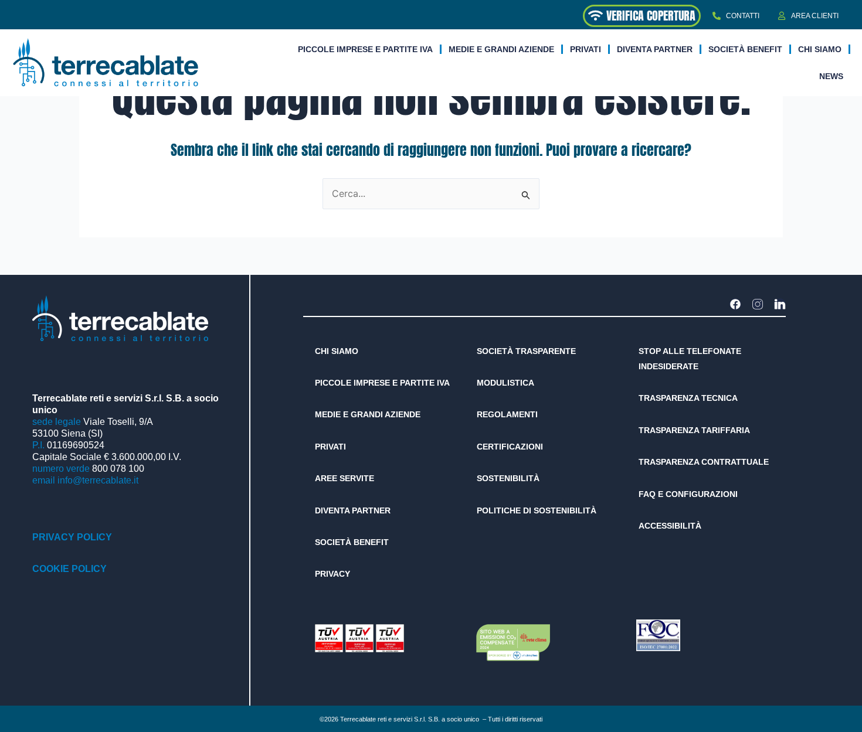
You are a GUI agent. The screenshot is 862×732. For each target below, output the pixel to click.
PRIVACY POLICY (72, 537)
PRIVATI (330, 446)
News (831, 76)
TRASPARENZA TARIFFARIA (694, 430)
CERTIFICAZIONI (510, 446)
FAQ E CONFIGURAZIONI (688, 494)
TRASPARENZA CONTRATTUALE (704, 462)
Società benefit (745, 49)
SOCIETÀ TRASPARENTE (526, 351)
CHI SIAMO (336, 351)
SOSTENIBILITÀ (508, 478)
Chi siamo (819, 49)
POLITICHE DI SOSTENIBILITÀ (536, 510)
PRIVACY (332, 573)
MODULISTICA (505, 382)
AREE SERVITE (344, 478)
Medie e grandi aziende (501, 49)
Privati (585, 49)
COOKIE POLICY (69, 569)
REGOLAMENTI (507, 414)
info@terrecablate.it (97, 480)
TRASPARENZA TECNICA (688, 398)
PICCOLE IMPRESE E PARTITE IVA (382, 382)
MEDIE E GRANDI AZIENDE (367, 414)
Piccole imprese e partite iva (365, 49)
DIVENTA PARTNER (655, 49)
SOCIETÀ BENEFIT (352, 542)
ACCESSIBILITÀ (670, 525)
